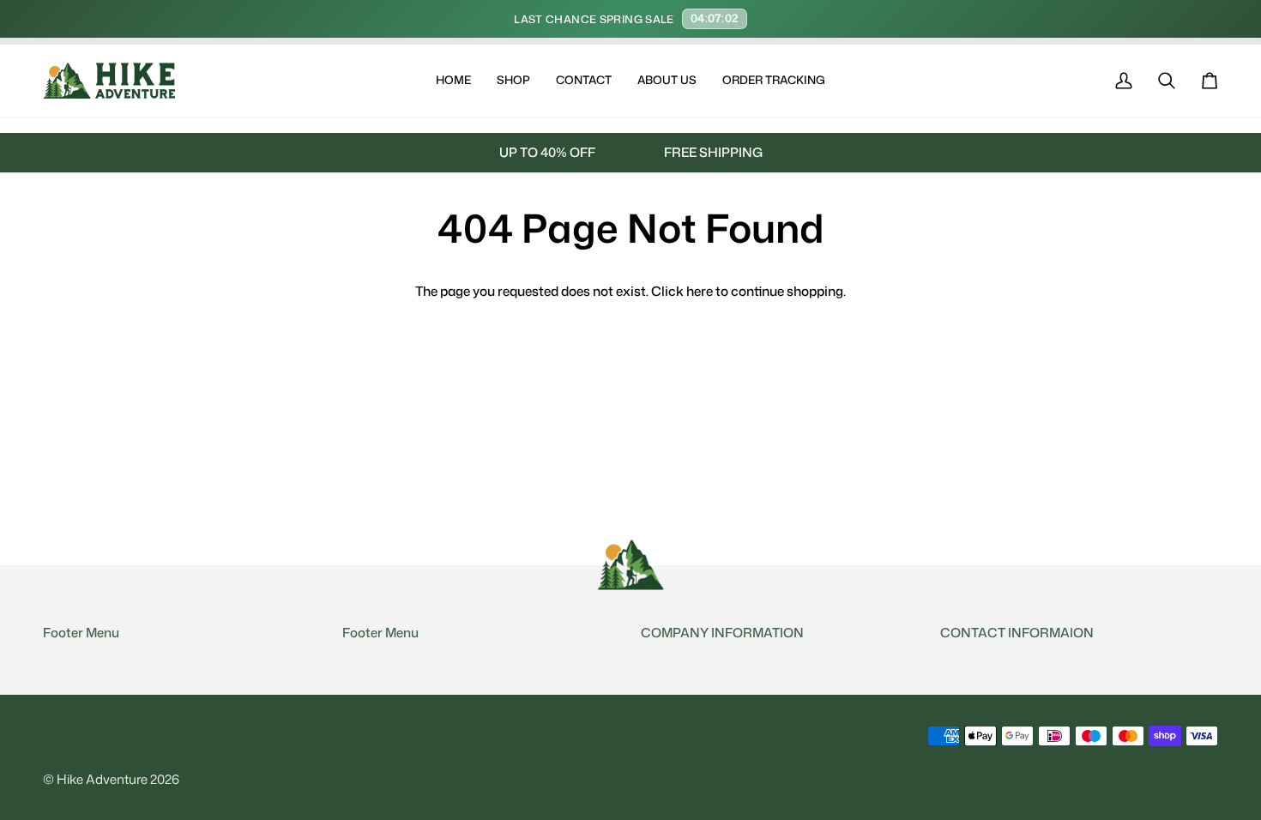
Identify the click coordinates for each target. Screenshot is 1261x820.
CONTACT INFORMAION (1017, 633)
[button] (513, 81)
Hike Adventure (102, 779)
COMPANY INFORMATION (722, 633)
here (699, 290)
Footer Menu (81, 633)
